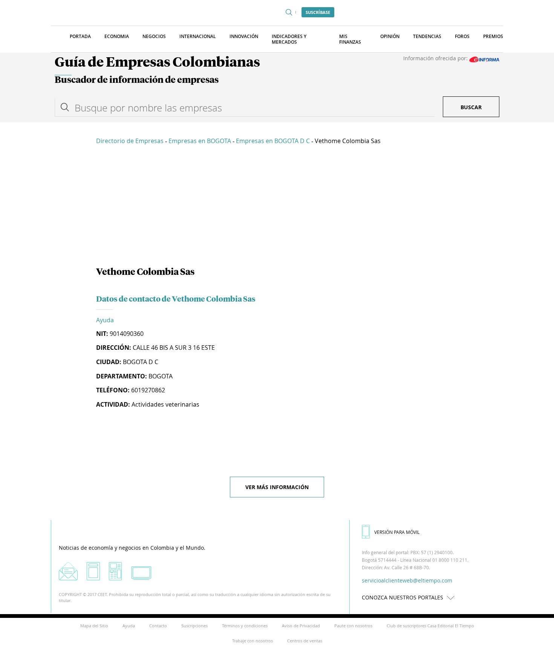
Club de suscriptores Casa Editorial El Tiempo (430, 625)
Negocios (154, 36)
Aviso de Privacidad (301, 625)
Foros (462, 36)
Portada (80, 36)
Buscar (471, 107)
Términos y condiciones (245, 625)
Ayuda (105, 320)
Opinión (389, 36)
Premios (493, 36)
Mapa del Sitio (94, 625)
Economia (116, 36)
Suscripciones (194, 625)
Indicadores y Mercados (289, 39)
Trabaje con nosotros (252, 640)
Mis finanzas (350, 39)
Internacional (197, 36)
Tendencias (427, 36)
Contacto (158, 625)
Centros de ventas (304, 640)
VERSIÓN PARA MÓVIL (396, 532)
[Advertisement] (277, 207)
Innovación (244, 36)
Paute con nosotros (353, 625)
